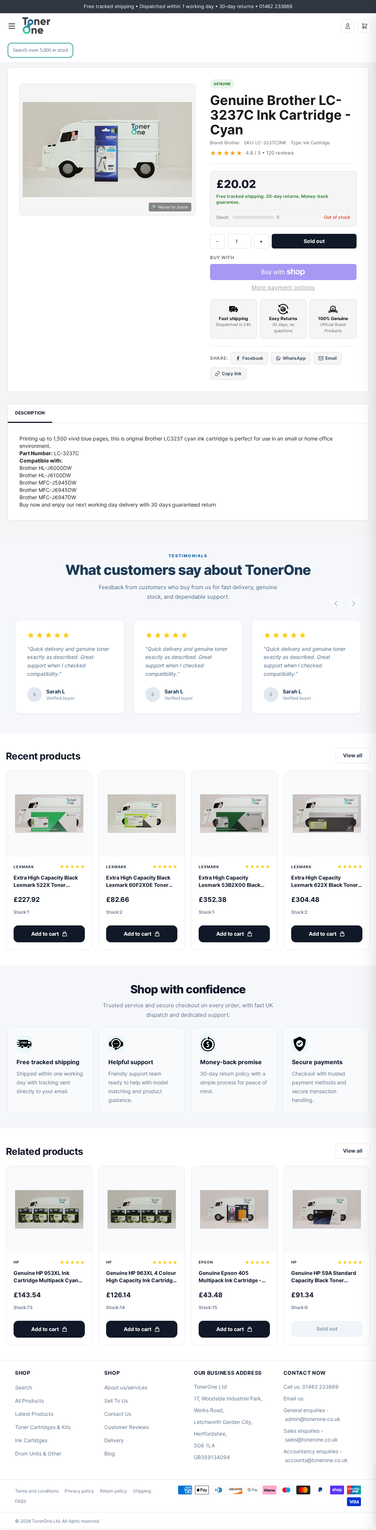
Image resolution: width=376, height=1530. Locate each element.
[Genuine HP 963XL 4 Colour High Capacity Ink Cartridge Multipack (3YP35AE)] (142, 1209)
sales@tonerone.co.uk (311, 1439)
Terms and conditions (37, 1491)
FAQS (20, 1501)
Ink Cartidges (31, 1440)
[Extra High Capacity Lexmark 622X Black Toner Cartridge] (327, 814)
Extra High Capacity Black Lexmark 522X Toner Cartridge (46, 881)
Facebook (252, 358)
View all (352, 755)
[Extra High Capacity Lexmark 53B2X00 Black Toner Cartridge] (234, 814)
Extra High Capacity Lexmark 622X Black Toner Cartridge (324, 881)
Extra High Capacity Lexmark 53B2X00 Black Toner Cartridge (229, 881)
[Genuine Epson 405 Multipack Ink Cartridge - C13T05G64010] (234, 1209)
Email (331, 358)
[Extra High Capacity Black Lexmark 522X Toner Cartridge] (49, 814)
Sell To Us (116, 1400)
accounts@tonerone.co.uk (316, 1460)
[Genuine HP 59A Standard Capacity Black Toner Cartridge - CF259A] (327, 1209)
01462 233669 (320, 1387)
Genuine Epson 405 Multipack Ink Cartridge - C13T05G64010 (230, 1277)
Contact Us (117, 1414)
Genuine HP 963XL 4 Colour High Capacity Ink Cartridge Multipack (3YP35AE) (141, 1277)
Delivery (114, 1440)
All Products (29, 1400)
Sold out (314, 241)
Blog (109, 1453)
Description (30, 413)
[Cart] (365, 26)
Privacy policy (79, 1491)
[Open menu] (11, 26)
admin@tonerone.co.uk (312, 1419)
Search (23, 1387)
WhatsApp (294, 358)
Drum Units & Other (38, 1453)
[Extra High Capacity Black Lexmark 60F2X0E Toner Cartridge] (142, 814)
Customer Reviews (126, 1427)
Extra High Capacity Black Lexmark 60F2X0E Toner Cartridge (138, 881)
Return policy (113, 1491)
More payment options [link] (283, 287)
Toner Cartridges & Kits (42, 1427)
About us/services (125, 1387)
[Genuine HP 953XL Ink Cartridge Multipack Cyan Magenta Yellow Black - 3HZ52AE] (49, 1209)
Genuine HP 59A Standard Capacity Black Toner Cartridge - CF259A (323, 1277)
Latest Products (34, 1414)
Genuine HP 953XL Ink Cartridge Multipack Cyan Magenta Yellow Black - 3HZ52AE (46, 1277)
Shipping (142, 1491)
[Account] (348, 26)
